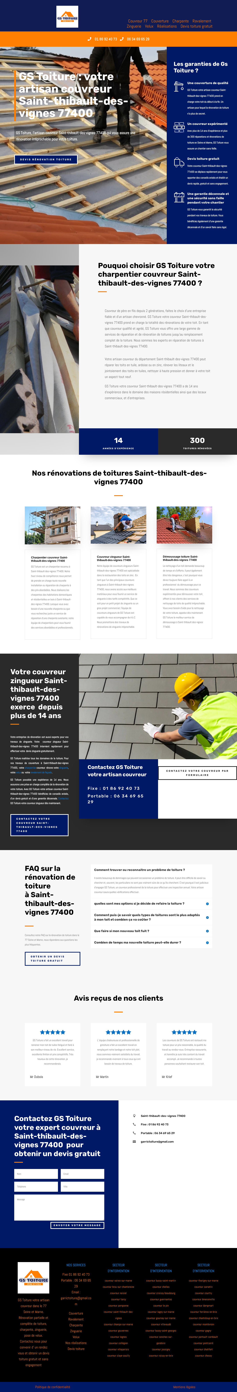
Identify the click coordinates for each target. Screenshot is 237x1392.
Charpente (180, 22)
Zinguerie (134, 27)
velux (18, 772)
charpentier (30, 767)
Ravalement (202, 22)
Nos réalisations (76, 1343)
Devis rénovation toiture (46, 159)
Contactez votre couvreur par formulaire (197, 773)
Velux (149, 27)
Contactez (63, 798)
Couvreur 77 (137, 22)
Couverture (160, 22)
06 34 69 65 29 (138, 39)
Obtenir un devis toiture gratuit (48, 958)
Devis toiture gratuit (197, 27)
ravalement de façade (41, 772)
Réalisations (167, 27)
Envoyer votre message (77, 1225)
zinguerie (63, 767)
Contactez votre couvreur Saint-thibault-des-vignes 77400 (37, 825)
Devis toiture (76, 1348)
